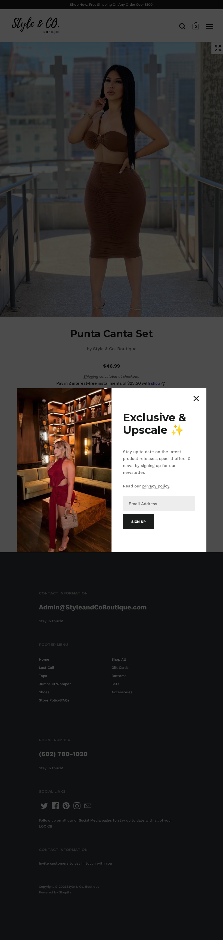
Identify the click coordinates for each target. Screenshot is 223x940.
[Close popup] (196, 398)
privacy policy (155, 486)
